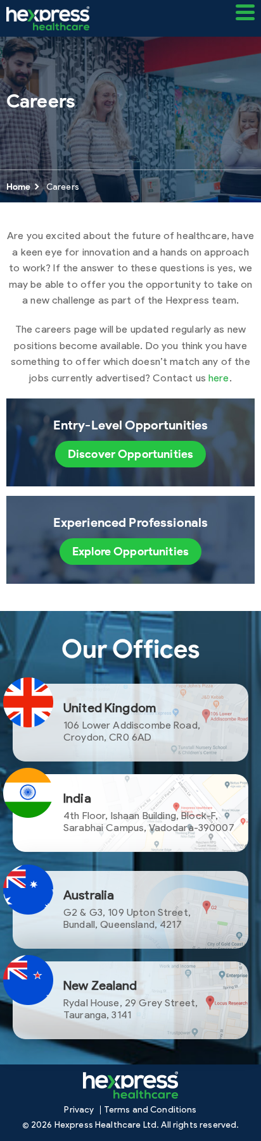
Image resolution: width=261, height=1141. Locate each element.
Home (18, 187)
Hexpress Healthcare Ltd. (107, 1125)
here (218, 378)
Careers (62, 187)
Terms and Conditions (150, 1110)
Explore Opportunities (130, 551)
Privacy (79, 1110)
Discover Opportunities (130, 454)
